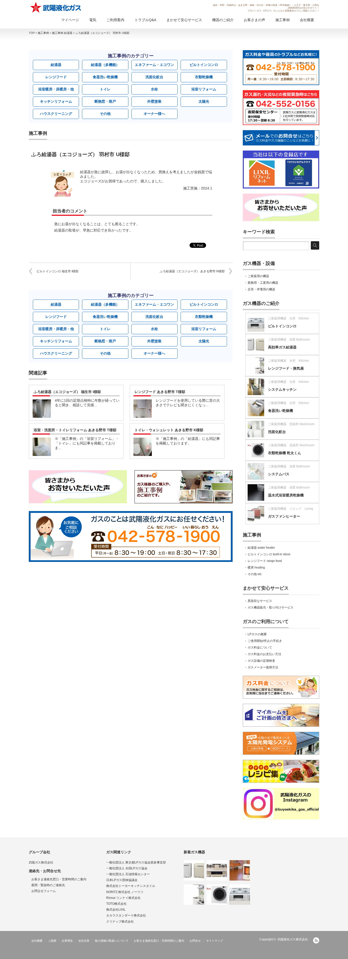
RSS (316, 940)
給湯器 (56, 65)
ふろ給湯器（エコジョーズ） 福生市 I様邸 (67, 392)
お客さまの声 (254, 20)
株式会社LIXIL (116, 909)
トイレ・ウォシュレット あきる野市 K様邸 (169, 430)
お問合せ (195, 940)
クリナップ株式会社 (120, 921)
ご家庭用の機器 (258, 276)
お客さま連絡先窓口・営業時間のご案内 (58, 879)
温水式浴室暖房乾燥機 (286, 495)
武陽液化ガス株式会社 (292, 939)
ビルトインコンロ (204, 65)
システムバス (278, 474)
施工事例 (282, 20)
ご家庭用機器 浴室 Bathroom (289, 339)
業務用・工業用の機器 (263, 283)
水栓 (154, 89)
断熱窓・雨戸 (105, 101)
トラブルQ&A (145, 20)
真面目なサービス (260, 601)
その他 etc (255, 574)
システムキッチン (282, 389)
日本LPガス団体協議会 (122, 880)
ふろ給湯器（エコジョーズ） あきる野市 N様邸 (192, 271)
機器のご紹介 (223, 20)
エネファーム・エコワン (154, 65)
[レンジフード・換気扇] (194, 894)
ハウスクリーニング (56, 114)
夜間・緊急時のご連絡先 (48, 885)
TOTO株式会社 (116, 904)
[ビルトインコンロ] (240, 894)
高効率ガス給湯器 (282, 347)
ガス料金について (260, 647)
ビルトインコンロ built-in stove (269, 554)
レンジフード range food (265, 561)
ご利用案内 (115, 20)
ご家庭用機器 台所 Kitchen (288, 318)
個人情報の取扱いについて (111, 940)
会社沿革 (83, 940)
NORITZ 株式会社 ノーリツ (124, 892)
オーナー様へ (154, 114)
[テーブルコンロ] (217, 870)
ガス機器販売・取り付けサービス (270, 607)
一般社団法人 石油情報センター (128, 874)
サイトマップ (214, 940)
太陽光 (203, 101)
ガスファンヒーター (284, 516)
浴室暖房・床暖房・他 (56, 89)
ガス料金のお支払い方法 (264, 654)
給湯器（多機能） (105, 65)
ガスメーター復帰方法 (263, 667)
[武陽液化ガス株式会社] (56, 7)
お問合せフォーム (43, 891)
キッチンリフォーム (56, 101)
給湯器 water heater (261, 547)
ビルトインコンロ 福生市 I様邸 (57, 271)
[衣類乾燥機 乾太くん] (217, 894)
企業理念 (67, 940)
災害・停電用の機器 (261, 289)
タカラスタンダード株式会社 (126, 915)
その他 (105, 114)
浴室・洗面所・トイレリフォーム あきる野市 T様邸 (75, 430)
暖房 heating (256, 567)
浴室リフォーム (203, 89)
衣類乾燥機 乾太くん (284, 453)
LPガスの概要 (257, 634)
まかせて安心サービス (184, 20)
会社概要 (307, 20)
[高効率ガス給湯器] (194, 870)
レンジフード (56, 77)
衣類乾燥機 (204, 77)
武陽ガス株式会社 (41, 862)
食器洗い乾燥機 (105, 77)
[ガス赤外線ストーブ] (240, 870)
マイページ (70, 20)
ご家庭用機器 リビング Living (290, 508)
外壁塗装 (154, 101)
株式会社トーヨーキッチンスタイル (130, 886)
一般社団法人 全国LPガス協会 (127, 868)
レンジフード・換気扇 (286, 368)
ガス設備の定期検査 (261, 661)
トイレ (105, 89)
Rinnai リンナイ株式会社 (123, 898)
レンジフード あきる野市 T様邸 (160, 392)
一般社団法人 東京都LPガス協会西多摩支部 (136, 862)
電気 (92, 20)
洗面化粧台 (154, 77)
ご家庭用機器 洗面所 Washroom (291, 424)
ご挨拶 (52, 940)
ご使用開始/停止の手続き (265, 641)
